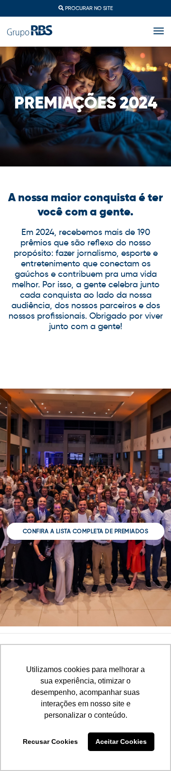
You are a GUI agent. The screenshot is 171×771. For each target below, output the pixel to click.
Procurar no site (88, 8)
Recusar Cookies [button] (50, 741)
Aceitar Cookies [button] (121, 741)
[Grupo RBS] (29, 31)
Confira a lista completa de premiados (86, 531)
